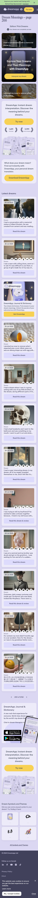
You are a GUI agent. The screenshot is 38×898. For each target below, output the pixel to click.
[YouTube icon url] (11, 864)
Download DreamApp (19, 177)
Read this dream (19, 231)
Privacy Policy (7, 871)
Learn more (6, 889)
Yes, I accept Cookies (12, 894)
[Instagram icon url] (15, 864)
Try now (29, 10)
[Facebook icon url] (7, 864)
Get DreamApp (19, 314)
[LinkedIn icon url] (3, 864)
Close (34, 894)
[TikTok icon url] (20, 864)
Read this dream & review (19, 521)
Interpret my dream (19, 76)
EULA (4, 876)
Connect (26, 4)
